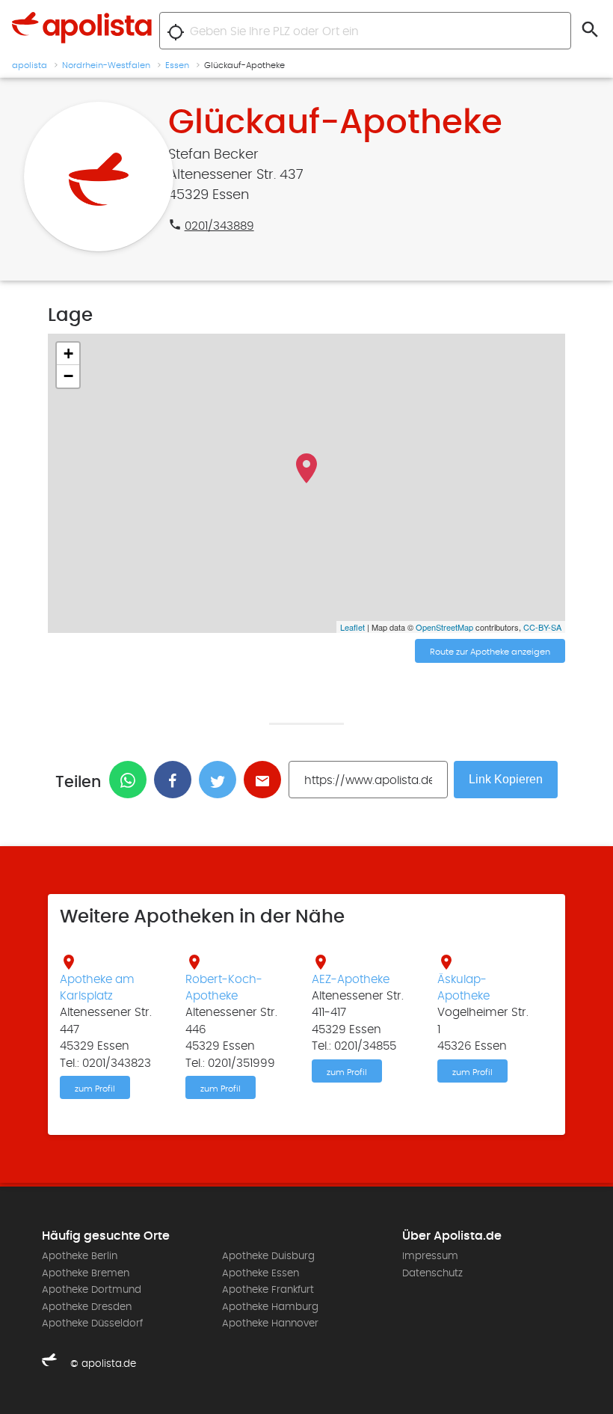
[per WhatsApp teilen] (131, 779)
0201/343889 (219, 226)
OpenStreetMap (444, 627)
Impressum (430, 1256)
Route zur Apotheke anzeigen (490, 651)
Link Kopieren (506, 779)
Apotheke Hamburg (270, 1307)
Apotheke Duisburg (268, 1256)
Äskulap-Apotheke (463, 987)
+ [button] (68, 353)
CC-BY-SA (542, 627)
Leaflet (352, 627)
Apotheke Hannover (270, 1323)
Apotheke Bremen (85, 1273)
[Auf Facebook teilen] (176, 779)
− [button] (68, 376)
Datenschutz (432, 1273)
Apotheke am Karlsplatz (97, 987)
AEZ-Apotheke (350, 979)
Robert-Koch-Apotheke (223, 987)
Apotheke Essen (260, 1273)
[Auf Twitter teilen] (221, 779)
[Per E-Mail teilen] (266, 779)
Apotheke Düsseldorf (92, 1323)
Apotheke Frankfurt (268, 1290)
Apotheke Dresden (87, 1307)
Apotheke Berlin (79, 1256)
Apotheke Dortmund (91, 1290)
